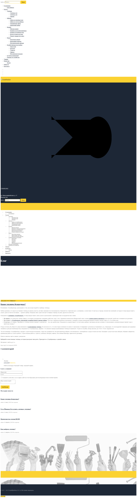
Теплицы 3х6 (13, 14)
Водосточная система (16, 34)
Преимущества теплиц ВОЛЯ (10, 419)
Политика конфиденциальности (9, 466)
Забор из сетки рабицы (17, 21)
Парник (12, 16)
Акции (9, 62)
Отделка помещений (13, 55)
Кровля (9, 27)
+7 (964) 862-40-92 (5, 458)
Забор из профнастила (16, 20)
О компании (7, 5)
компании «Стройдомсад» (16, 315)
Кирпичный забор (15, 25)
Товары (6, 59)
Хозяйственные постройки (14, 45)
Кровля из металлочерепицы (18, 30)
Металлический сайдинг (17, 43)
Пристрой (13, 46)
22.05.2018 (7, 362)
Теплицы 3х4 (13, 13)
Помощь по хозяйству (13, 57)
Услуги (6, 9)
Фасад (9, 38)
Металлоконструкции (16, 54)
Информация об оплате (7, 469)
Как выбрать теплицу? (8, 429)
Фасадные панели (15, 39)
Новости (6, 64)
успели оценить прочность (96, 318)
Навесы (12, 52)
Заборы (9, 18)
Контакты (6, 66)
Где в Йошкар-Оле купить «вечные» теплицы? (16, 409)
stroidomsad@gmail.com (6, 460)
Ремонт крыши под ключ (17, 36)
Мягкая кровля (14, 29)
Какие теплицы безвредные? (13, 304)
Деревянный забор (15, 23)
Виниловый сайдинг (15, 41)
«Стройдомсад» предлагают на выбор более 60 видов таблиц (29, 320)
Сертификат (10, 7)
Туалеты (12, 50)
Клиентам (6, 61)
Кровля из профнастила (17, 32)
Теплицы (9, 11)
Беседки (12, 48)
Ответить (12, 362)
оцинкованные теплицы (34, 326)
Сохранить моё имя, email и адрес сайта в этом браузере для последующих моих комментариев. (30, 377)
